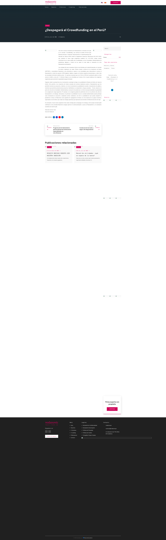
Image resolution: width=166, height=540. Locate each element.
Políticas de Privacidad (88, 430)
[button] (115, 2)
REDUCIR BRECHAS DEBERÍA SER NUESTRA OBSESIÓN (58, 154)
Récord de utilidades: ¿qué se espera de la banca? (87, 154)
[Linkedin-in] (49, 431)
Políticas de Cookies (87, 432)
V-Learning (73, 432)
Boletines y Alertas (109, 65)
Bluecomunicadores (88, 538)
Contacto (73, 437)
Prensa (47, 25)
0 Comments (62, 36)
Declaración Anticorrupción (89, 428)
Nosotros (73, 428)
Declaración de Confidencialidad (90, 425)
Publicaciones (74, 435)
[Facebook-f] (46, 431)
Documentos (106, 68)
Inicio (72, 425)
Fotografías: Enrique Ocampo (89, 435)
